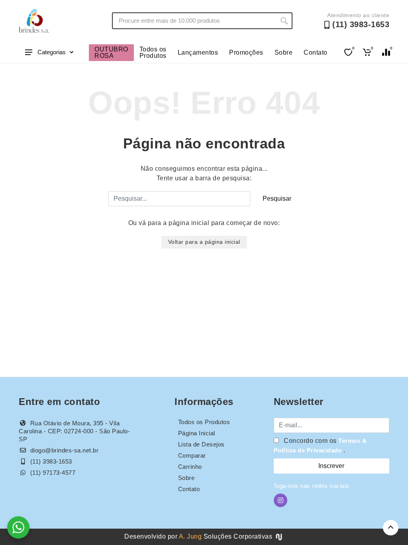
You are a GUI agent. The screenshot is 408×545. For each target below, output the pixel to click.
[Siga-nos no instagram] (280, 500)
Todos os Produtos (153, 52)
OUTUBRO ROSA (111, 52)
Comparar (192, 455)
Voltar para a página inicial (204, 242)
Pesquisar (277, 198)
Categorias (51, 52)
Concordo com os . (320, 445)
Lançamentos (198, 52)
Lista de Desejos (201, 444)
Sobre (284, 52)
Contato (316, 52)
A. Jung (190, 536)
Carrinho (190, 466)
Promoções (246, 52)
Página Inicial (196, 433)
